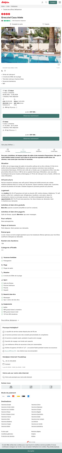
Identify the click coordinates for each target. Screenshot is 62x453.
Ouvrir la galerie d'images (59, 64)
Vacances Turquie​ (36, 409)
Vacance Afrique (5, 412)
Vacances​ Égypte (36, 412)
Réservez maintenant (30, 116)
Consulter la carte (17, 24)
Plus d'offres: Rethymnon (9, 320)
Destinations (6, 401)
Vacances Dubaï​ (35, 416)
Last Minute (34, 421)
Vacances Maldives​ (6, 421)
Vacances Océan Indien (7, 407)
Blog (31, 387)
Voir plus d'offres (7, 144)
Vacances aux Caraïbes (7, 409)
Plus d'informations (53, 447)
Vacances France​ (6, 416)
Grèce (3, 6)
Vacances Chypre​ (6, 424)
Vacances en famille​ (36, 424)
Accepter (31, 451)
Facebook (51, 387)
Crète (8, 6)
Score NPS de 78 (10, 351)
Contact (53, 2)
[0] (46, 2)
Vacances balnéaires (37, 426)
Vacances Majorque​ (36, 407)
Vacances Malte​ (5, 426)
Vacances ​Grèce (35, 404)
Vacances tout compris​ (37, 419)
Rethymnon (14, 6)
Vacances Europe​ (6, 404)
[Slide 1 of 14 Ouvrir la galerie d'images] (31, 46)
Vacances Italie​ (5, 419)
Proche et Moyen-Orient (8, 414)
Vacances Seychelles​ (37, 414)
